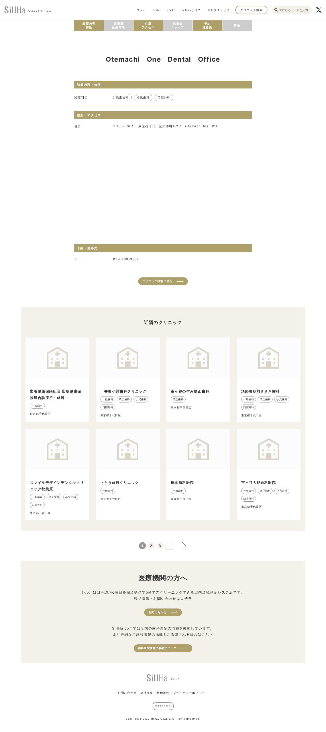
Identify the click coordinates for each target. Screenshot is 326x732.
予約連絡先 (207, 25)
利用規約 (163, 693)
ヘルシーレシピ (164, 10)
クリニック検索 (251, 10)
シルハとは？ (191, 10)
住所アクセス (148, 25)
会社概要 (146, 693)
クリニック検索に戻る (157, 281)
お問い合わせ (157, 612)
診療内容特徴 (88, 25)
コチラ (186, 598)
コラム (141, 10)
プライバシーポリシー (189, 693)
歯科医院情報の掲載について (157, 648)
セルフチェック (218, 10)
